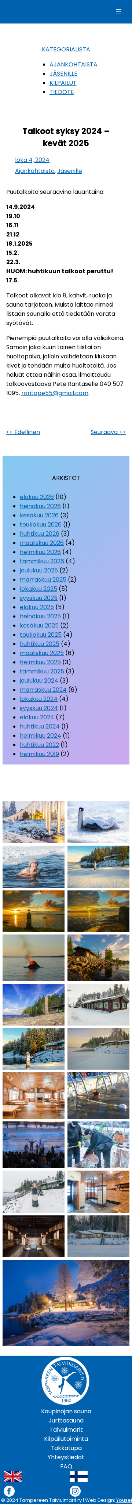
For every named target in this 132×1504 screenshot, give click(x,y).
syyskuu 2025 (39, 598)
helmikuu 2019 (39, 754)
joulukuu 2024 (39, 680)
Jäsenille (63, 73)
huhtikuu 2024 (40, 726)
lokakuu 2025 (38, 589)
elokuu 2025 (37, 607)
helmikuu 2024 (40, 735)
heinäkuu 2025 (40, 616)
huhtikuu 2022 (39, 745)
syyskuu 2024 (39, 708)
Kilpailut (63, 83)
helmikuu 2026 (40, 552)
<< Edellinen (23, 432)
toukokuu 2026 (41, 524)
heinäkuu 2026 (40, 506)
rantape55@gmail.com (54, 393)
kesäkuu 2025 (39, 625)
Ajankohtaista (74, 64)
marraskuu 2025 (43, 579)
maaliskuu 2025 (42, 653)
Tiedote (62, 92)
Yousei (124, 1500)
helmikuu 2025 (40, 662)
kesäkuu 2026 (39, 515)
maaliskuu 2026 (42, 543)
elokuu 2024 (37, 717)
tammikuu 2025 (42, 671)
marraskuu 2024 (43, 690)
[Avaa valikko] (118, 11)
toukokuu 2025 (41, 634)
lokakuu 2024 (39, 699)
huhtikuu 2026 (39, 533)
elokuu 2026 (37, 497)
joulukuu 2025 (39, 570)
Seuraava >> (108, 432)
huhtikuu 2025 (39, 644)
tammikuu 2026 (42, 561)
